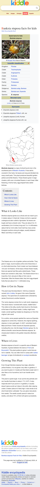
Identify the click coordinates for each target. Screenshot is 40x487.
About (16, 482)
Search (37, 8)
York (29, 348)
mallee (35, 353)
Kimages (19, 13)
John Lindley (10, 293)
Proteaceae (15, 82)
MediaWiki (12, 480)
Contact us (30, 482)
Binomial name (16, 98)
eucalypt (26, 355)
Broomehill (5, 350)
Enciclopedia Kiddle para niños (11, 484)
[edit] (28, 63)
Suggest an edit (22, 462)
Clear (33, 8)
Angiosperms (15, 73)
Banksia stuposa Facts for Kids (11, 455)
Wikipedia (18, 479)
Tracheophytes (16, 69)
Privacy (23, 482)
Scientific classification (16, 63)
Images (13, 13)
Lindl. (9, 103)
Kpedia (25, 13)
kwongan (4, 355)
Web (7, 13)
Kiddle (3, 482)
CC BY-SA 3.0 (21, 475)
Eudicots (14, 76)
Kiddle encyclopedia (19, 446)
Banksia (26, 328)
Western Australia (19, 170)
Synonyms (16, 107)
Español (31, 13)
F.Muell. (18, 113)
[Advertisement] (20, 21)
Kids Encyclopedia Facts (9, 31)
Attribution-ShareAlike (8, 450)
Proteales (14, 79)
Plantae (13, 66)
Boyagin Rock (12, 60)
